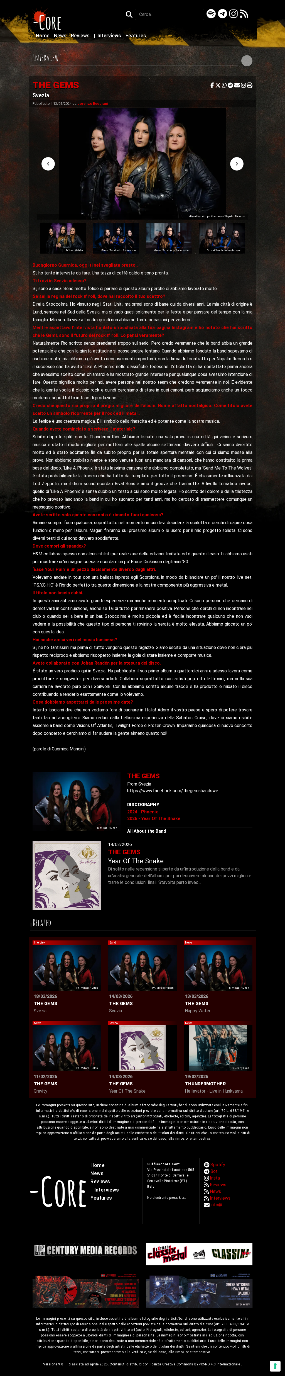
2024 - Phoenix (142, 812)
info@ (216, 1204)
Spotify (217, 1164)
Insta (215, 1178)
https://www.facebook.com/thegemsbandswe (172, 790)
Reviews (81, 35)
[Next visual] (237, 164)
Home (43, 35)
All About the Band (146, 831)
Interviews (108, 35)
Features (136, 35)
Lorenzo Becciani (92, 103)
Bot (214, 1171)
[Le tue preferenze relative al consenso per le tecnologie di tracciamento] (275, 1366)
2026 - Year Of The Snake (153, 818)
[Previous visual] (48, 164)
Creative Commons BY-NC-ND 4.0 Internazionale (201, 1364)
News (61, 35)
